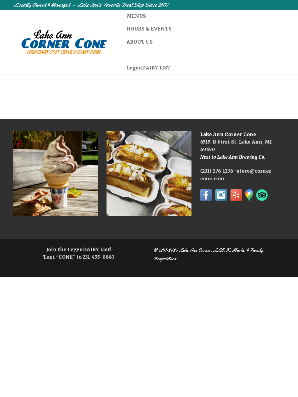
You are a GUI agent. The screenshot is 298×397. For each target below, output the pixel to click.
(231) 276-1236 (216, 171)
